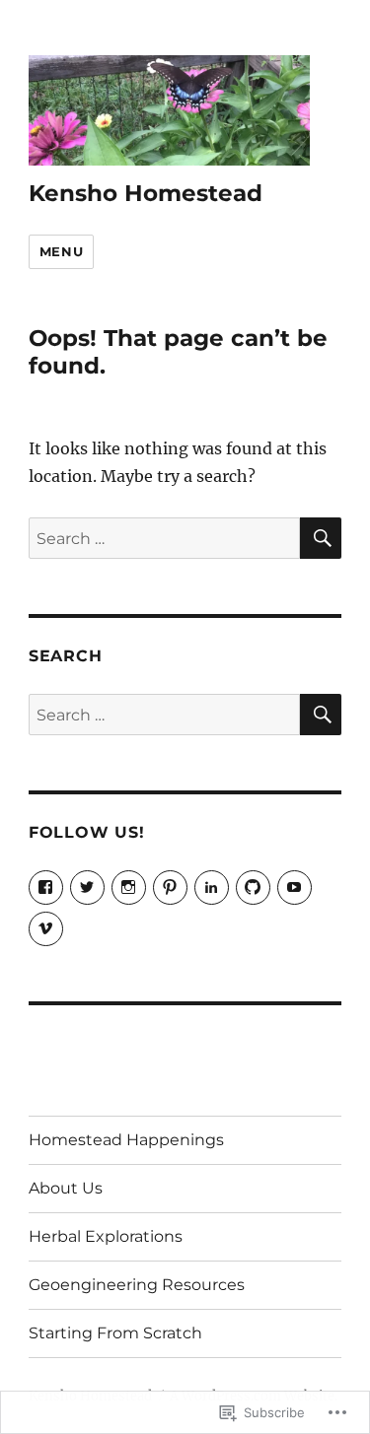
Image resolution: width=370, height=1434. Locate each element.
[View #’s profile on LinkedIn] (211, 887)
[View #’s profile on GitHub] (253, 887)
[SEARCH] (320, 538)
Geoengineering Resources (137, 1284)
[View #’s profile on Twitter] (87, 887)
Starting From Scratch (115, 1333)
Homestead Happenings (126, 1139)
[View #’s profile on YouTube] (294, 887)
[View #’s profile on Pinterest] (170, 887)
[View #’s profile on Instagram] (128, 887)
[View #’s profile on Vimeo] (46, 929)
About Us (66, 1188)
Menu (61, 251)
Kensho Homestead (145, 193)
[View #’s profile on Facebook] (46, 887)
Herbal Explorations (106, 1236)
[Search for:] (164, 538)
